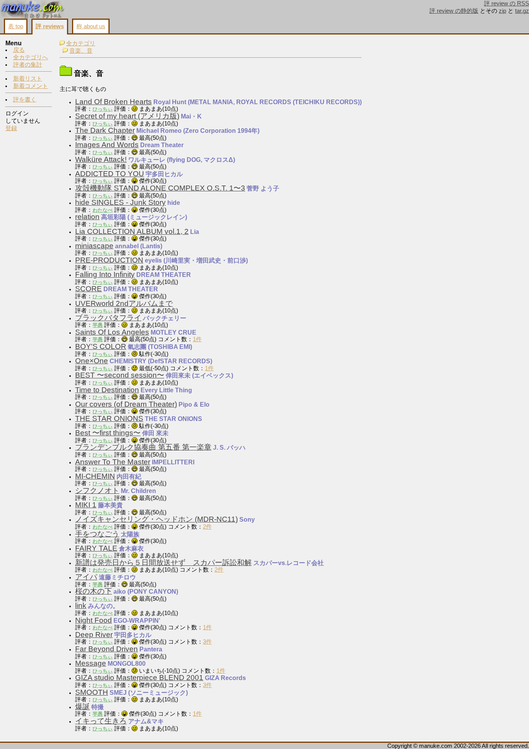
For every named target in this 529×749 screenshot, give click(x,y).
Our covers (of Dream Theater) (126, 404)
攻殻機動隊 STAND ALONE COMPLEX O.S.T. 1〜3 (160, 188)
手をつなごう (97, 534)
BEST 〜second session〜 (119, 375)
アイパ (86, 577)
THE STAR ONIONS (109, 418)
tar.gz (522, 11)
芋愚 (98, 325)
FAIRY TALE (96, 548)
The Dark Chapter (105, 130)
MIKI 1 (85, 505)
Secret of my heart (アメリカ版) (127, 116)
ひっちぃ (103, 109)
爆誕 (82, 707)
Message (90, 663)
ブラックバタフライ (108, 318)
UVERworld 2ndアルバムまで (124, 303)
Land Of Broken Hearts (113, 102)
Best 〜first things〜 (108, 433)
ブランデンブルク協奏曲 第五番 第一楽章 (143, 447)
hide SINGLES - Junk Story (120, 202)
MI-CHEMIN (95, 476)
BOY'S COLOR (100, 346)
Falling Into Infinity (105, 274)
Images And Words (107, 145)
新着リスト (27, 79)
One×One (91, 361)
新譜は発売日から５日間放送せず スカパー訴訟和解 (163, 562)
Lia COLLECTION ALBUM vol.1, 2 (132, 231)
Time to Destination (107, 390)
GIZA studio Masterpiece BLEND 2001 (139, 677)
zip (502, 11)
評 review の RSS (506, 3)
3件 (207, 642)
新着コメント (30, 86)
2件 (207, 527)
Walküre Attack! (101, 159)
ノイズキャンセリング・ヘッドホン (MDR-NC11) (156, 519)
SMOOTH (91, 692)
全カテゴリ (80, 43)
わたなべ (103, 210)
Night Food (93, 620)
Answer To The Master (112, 462)
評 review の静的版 (453, 11)
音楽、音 (81, 51)
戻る (19, 50)
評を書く (24, 99)
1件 (197, 339)
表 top (15, 26)
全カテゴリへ (30, 57)
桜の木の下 (93, 591)
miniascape (94, 246)
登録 (11, 128)
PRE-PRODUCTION (109, 260)
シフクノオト (97, 490)
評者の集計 (27, 65)
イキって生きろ (101, 721)
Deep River (94, 634)
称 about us (90, 26)
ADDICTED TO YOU (109, 174)
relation (87, 217)
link (80, 605)
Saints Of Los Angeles (112, 332)
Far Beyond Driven (106, 649)
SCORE (88, 289)
